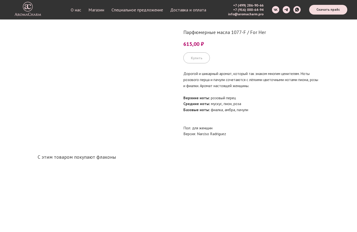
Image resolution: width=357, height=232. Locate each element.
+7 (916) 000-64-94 (248, 10)
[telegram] (286, 9)
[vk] (275, 9)
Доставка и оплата (188, 10)
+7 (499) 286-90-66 (248, 5)
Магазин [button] (96, 10)
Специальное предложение (137, 10)
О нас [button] (76, 10)
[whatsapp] (297, 9)
